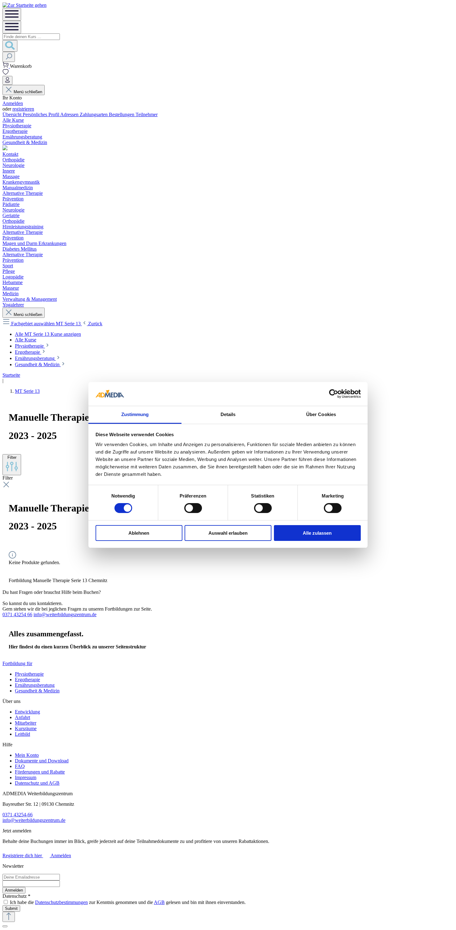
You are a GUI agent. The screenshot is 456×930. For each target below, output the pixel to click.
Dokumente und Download (42, 760)
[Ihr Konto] (7, 80)
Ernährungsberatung (35, 685)
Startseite (11, 375)
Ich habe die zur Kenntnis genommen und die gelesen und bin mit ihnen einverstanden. (128, 902)
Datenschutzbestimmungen (61, 902)
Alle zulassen (317, 533)
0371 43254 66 (17, 614)
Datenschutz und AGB (37, 783)
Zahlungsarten (94, 114)
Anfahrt (22, 717)
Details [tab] (228, 414)
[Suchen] (9, 46)
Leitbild (22, 734)
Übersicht (12, 114)
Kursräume (26, 728)
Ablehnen (138, 533)
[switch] (193, 508)
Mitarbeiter (25, 723)
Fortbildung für (17, 663)
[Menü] (11, 14)
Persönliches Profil (41, 114)
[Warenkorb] (6, 66)
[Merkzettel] (5, 73)
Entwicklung (27, 711)
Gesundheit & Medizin (37, 690)
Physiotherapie (29, 674)
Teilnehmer (147, 114)
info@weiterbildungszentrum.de (65, 614)
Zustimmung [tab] (135, 414)
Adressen (70, 114)
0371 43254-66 (17, 814)
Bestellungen (122, 114)
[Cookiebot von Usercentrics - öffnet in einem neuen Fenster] (333, 393)
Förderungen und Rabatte (40, 771)
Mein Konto (27, 755)
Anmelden (12, 103)
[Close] (4, 926)
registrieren (23, 109)
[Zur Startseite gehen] (24, 5)
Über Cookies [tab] (321, 414)
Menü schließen (28, 92)
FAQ (20, 766)
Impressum (25, 777)
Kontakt (10, 154)
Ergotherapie (27, 679)
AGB (159, 902)
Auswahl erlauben (228, 533)
